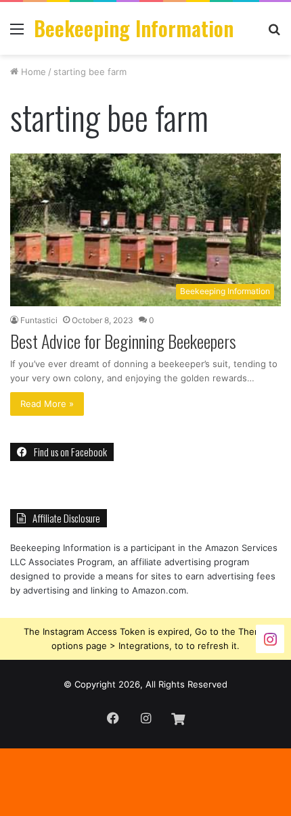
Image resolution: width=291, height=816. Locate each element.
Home (32, 71)
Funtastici (39, 320)
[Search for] (274, 33)
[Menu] (17, 33)
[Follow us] (270, 638)
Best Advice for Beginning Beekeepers (123, 341)
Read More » (47, 403)
